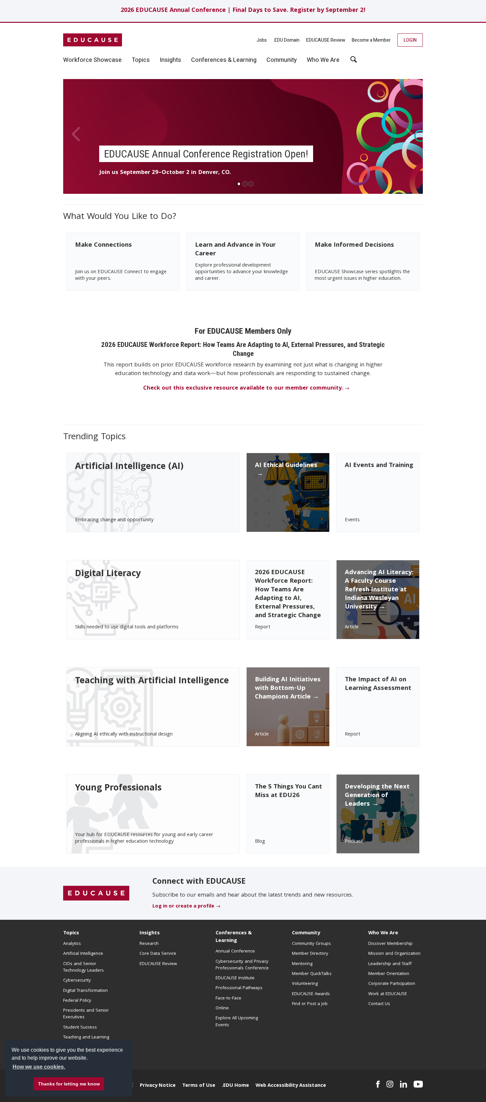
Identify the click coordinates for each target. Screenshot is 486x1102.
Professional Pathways (239, 988)
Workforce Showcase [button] (92, 60)
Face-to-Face (228, 998)
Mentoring (302, 964)
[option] (243, 136)
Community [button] (281, 60)
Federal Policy (77, 1000)
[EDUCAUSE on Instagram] (389, 1084)
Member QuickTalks (312, 974)
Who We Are (383, 933)
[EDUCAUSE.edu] (92, 40)
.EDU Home (235, 1085)
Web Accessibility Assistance (291, 1085)
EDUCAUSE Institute (235, 978)
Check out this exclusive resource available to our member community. (243, 388)
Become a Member (371, 40)
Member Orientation (388, 974)
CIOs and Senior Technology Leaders (83, 967)
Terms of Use (198, 1085)
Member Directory (310, 953)
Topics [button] (141, 60)
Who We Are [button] (323, 60)
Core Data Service (158, 953)
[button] (353, 61)
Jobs (262, 40)
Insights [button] (170, 60)
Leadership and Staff (390, 964)
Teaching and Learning (86, 1037)
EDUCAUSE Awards (311, 994)
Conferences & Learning (234, 937)
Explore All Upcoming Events (237, 1022)
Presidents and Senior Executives (86, 1014)
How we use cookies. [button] (39, 1067)
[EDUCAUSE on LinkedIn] (403, 1084)
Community (306, 933)
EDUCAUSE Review (325, 40)
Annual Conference (235, 951)
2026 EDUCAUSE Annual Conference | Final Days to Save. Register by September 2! (243, 11)
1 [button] (238, 185)
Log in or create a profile (183, 906)
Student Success (80, 1027)
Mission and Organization (394, 953)
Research (149, 944)
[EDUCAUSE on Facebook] (378, 1084)
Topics (71, 933)
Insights (150, 933)
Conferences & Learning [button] (224, 60)
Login (410, 40)
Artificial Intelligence (83, 953)
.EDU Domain (286, 40)
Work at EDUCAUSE (387, 994)
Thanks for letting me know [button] (69, 1083)
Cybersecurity (77, 980)
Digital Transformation (85, 991)
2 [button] (244, 185)
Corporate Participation (391, 984)
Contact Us (379, 1004)
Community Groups (311, 944)
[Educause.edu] (96, 893)
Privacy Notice (158, 1085)
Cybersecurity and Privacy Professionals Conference (242, 965)
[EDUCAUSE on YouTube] (418, 1084)
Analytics (72, 944)
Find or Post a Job (310, 1004)
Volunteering (305, 984)
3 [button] (250, 185)
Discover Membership (390, 944)
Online (222, 1008)
